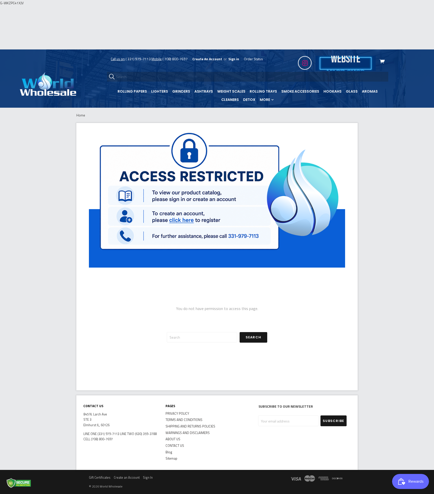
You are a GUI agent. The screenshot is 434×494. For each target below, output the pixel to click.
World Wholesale (111, 486)
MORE (265, 99)
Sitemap (171, 458)
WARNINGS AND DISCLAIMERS (188, 432)
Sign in (233, 58)
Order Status (253, 58)
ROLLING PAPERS (132, 91)
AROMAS (370, 91)
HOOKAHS (332, 91)
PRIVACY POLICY (177, 413)
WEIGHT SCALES (231, 91)
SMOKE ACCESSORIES (300, 91)
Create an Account (127, 477)
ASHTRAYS (203, 91)
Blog (169, 452)
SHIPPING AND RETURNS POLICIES (190, 426)
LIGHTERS (159, 91)
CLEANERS (230, 99)
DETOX (249, 99)
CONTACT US (175, 445)
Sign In (148, 477)
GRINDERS (181, 91)
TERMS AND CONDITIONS (184, 419)
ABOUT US (173, 439)
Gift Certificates (100, 477)
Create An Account (207, 58)
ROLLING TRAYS (263, 91)
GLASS (352, 91)
